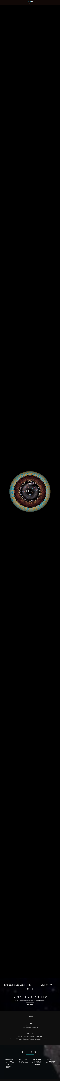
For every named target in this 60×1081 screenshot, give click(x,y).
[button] (30, 1004)
